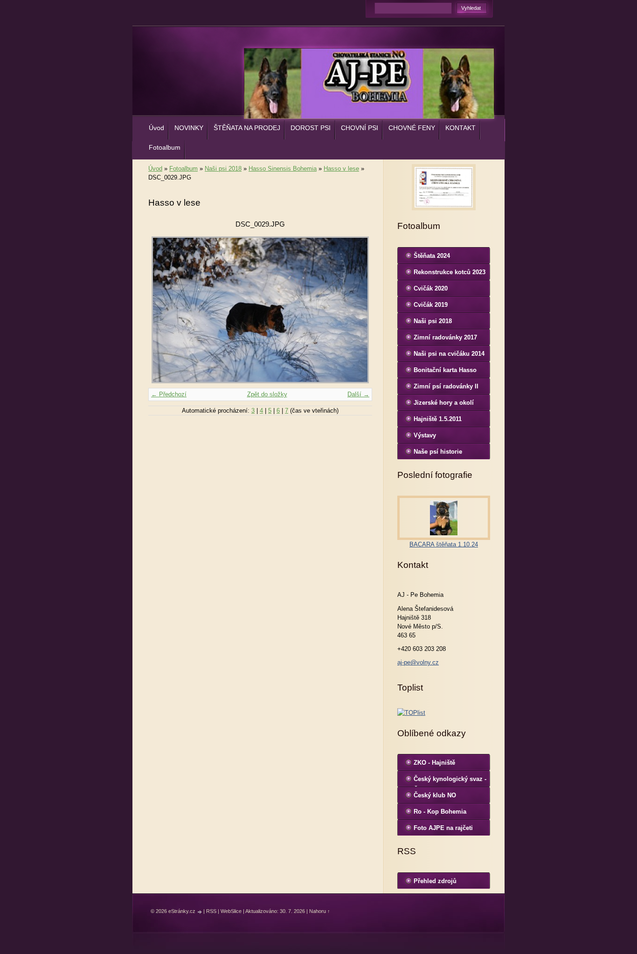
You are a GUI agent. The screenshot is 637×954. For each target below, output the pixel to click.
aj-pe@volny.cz (418, 662)
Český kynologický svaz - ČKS (450, 781)
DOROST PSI (311, 127)
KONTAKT (460, 127)
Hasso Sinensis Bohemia (283, 168)
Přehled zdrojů (435, 881)
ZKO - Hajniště (434, 762)
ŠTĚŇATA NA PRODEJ (247, 127)
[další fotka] (356, 309)
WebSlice (231, 911)
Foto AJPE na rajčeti (443, 827)
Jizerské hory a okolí (444, 402)
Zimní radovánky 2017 (445, 337)
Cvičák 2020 (431, 288)
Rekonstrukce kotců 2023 (449, 272)
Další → (358, 394)
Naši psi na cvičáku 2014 (449, 353)
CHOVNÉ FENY (411, 127)
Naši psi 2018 (223, 168)
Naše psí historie (438, 451)
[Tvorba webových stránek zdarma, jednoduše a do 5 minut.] (200, 912)
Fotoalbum (164, 147)
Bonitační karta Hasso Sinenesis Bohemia (445, 372)
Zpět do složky (267, 394)
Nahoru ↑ (319, 911)
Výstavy (425, 435)
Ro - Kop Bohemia (440, 811)
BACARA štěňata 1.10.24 (443, 544)
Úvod (156, 127)
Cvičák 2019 (431, 304)
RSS (211, 911)
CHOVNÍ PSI (359, 127)
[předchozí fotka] (163, 309)
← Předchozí (169, 394)
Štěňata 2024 (432, 255)
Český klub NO (435, 795)
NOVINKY (188, 127)
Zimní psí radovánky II (446, 386)
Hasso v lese (341, 168)
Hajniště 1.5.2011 (438, 418)
